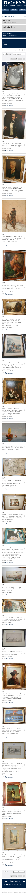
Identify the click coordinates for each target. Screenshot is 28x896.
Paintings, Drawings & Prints (5, 50)
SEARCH (22, 9)
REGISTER (14, 9)
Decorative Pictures (12, 50)
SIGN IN (6, 9)
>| (23, 58)
